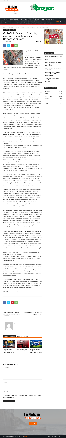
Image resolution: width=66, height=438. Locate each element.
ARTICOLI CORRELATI (9, 336)
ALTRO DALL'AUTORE (22, 336)
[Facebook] (4, 45)
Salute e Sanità (13, 29)
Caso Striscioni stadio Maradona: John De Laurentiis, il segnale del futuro (53, 58)
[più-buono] (53, 44)
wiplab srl (26, 436)
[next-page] (7, 357)
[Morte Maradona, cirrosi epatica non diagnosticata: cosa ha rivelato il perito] (9, 344)
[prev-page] (4, 357)
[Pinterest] (12, 45)
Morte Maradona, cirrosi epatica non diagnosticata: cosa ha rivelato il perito (53, 64)
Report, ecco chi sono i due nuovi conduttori (53, 68)
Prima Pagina (11, 27)
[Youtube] (37, 430)
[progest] (42, 8)
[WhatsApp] (16, 45)
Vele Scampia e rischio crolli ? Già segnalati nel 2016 (33, 313)
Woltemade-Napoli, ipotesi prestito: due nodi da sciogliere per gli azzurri (54, 79)
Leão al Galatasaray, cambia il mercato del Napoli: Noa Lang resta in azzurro (52, 74)
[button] (59, 21)
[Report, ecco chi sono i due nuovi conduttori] (23, 344)
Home (4, 27)
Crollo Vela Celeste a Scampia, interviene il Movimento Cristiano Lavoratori (11, 314)
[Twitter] (8, 45)
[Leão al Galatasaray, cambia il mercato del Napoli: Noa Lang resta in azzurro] (36, 344)
